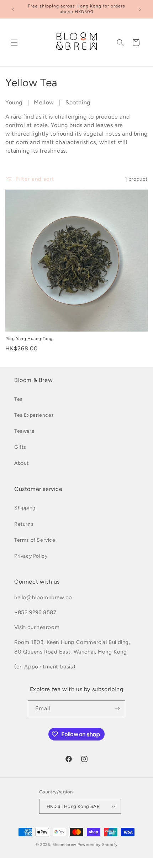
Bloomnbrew (64, 844)
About (21, 463)
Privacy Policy (30, 556)
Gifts (20, 447)
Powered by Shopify (98, 844)
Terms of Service (35, 540)
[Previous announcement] (13, 9)
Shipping (25, 508)
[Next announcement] (140, 9)
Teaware (24, 431)
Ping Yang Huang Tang (29, 338)
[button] (14, 42)
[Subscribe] (117, 708)
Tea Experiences (34, 415)
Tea (18, 399)
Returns (23, 524)
